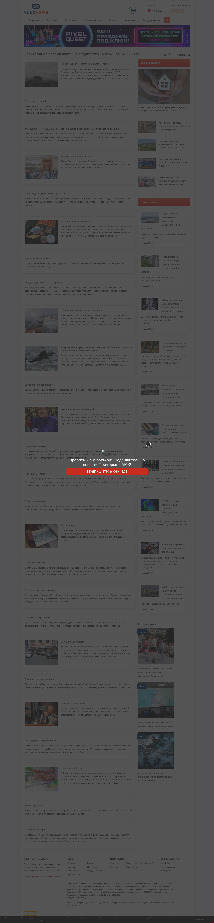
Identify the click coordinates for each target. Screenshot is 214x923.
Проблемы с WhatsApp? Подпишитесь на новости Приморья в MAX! (107, 462)
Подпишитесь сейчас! (107, 471)
